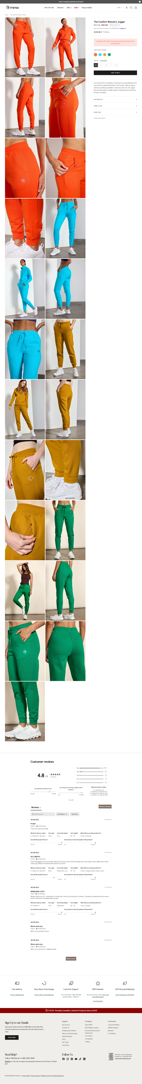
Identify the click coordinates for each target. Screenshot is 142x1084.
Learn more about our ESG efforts (124, 995)
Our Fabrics (89, 1036)
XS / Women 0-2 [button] (35, 905)
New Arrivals (49, 8)
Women (60, 8)
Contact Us (65, 1028)
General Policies (67, 1036)
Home (6, 15)
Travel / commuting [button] (86, 836)
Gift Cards (65, 1042)
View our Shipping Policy (17, 995)
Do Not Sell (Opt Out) (58, 1075)
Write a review (105, 806)
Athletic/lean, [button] (60, 871)
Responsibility (87, 8)
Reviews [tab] (36, 807)
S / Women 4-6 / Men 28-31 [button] (38, 836)
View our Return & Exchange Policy (44, 995)
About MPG (88, 1025)
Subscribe (12, 1037)
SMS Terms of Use (46, 1075)
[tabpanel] (71, 887)
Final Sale (114, 25)
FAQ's (64, 1039)
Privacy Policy (26, 1075)
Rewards (110, 1031)
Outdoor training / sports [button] (97, 871)
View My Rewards (98, 1001)
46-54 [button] (49, 871)
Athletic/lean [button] (60, 905)
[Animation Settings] (140, 2)
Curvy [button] (58, 836)
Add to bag (115, 73)
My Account (66, 1025)
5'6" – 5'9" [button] (72, 836)
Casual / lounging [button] (85, 905)
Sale (76, 8)
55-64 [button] (49, 836)
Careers (87, 1042)
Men (68, 8)
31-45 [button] (49, 905)
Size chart (104, 60)
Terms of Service (35, 1075)
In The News (112, 1033)
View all (71, 800)
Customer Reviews (114, 1025)
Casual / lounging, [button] (86, 871)
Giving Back (89, 1039)
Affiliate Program (113, 1028)
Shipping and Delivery (69, 1031)
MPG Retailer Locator (92, 1028)
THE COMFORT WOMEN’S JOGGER (18, 15)
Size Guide (65, 1045)
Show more (71, 959)
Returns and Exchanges (69, 1033)
